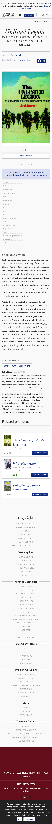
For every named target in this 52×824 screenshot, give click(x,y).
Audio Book (26, 663)
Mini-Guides (26, 696)
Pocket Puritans (26, 678)
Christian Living (26, 590)
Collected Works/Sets (26, 615)
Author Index (26, 557)
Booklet (26, 659)
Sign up (26, 797)
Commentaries (26, 601)
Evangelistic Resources (26, 623)
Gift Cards (26, 726)
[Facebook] (39, 61)
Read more (29, 819)
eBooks (26, 531)
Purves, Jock (16, 55)
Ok (19, 819)
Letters (26, 612)
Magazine (26, 626)
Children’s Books (26, 604)
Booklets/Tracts (26, 693)
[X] (44, 61)
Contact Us (26, 777)
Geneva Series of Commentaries (26, 685)
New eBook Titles (26, 538)
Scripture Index (26, 568)
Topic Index (26, 575)
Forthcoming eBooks (26, 527)
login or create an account (33, 174)
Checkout (26, 711)
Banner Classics (26, 542)
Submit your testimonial (17, 366)
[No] (48, 812)
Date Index (26, 560)
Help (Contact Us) (26, 741)
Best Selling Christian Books (26, 545)
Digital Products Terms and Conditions (26, 733)
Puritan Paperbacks (26, 674)
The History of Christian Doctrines (30, 442)
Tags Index (26, 571)
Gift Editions (26, 689)
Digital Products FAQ (26, 730)
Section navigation (38, 22)
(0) (30, 15)
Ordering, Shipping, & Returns (26, 737)
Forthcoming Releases (26, 524)
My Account (26, 715)
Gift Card (26, 630)
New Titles (26, 535)
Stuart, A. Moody (21, 489)
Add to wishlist (26, 155)
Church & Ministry (26, 597)
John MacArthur (24, 464)
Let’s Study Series (26, 682)
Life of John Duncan (27, 486)
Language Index (26, 564)
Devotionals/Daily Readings (26, 619)
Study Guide (26, 656)
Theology (26, 586)
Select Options (40, 475)
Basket (26, 708)
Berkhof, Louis (20, 448)
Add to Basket (40, 453)
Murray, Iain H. (20, 470)
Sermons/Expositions (26, 608)
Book (26, 648)
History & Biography (21, 60)
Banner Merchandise (26, 637)
